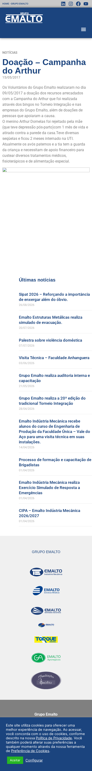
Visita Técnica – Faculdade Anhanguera (54, 357)
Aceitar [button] (15, 760)
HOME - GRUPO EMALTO (15, 3)
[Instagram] (71, 4)
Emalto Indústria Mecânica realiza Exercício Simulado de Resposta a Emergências (49, 487)
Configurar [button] (34, 760)
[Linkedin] (63, 4)
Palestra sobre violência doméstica (50, 340)
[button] (83, 29)
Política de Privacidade (54, 738)
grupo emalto (46, 552)
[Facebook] (78, 4)
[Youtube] (86, 4)
